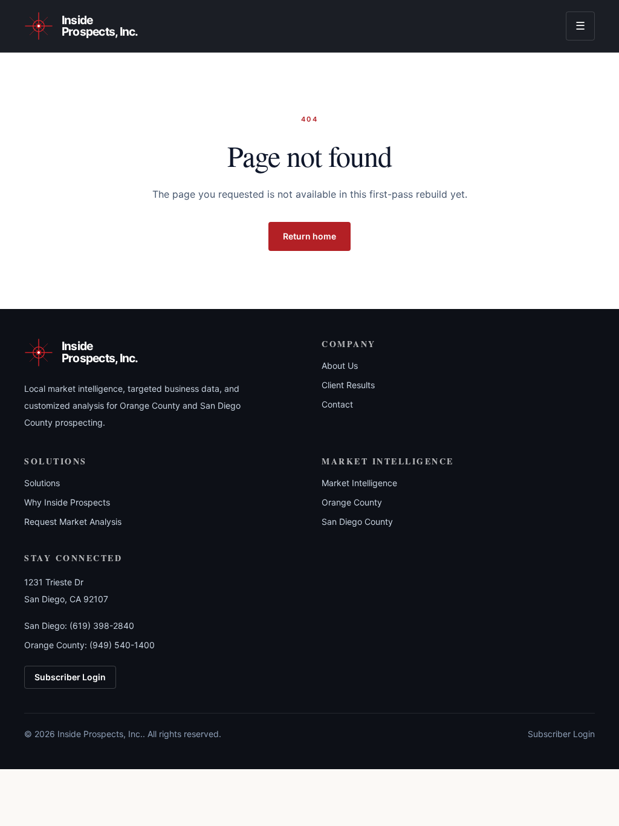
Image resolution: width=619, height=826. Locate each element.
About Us (340, 365)
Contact (337, 404)
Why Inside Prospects (67, 502)
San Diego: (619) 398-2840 (79, 625)
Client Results (348, 385)
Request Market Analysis (73, 521)
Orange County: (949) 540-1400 (89, 645)
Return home (309, 236)
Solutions (42, 483)
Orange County (352, 502)
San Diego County (357, 521)
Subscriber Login (70, 677)
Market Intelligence (359, 483)
